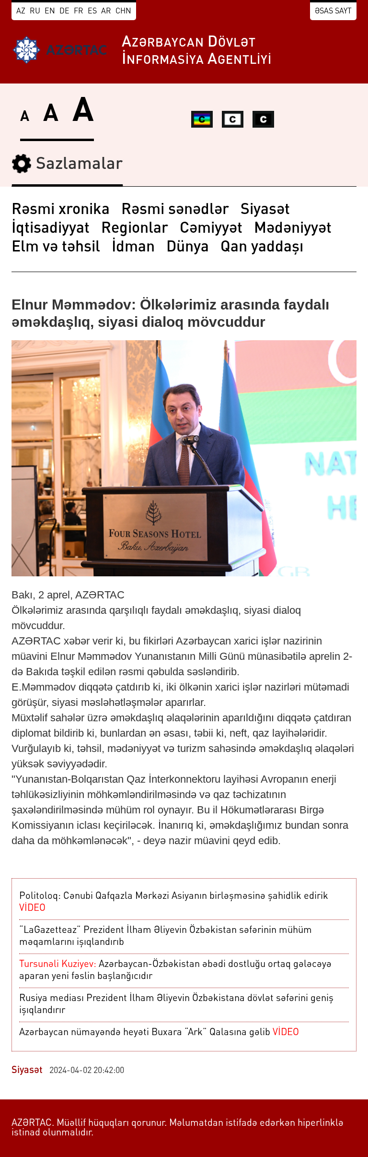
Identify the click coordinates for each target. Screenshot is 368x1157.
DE (64, 11)
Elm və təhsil (56, 247)
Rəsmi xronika (61, 210)
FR (78, 11)
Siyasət (265, 210)
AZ (20, 11)
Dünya (187, 247)
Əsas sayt (333, 11)
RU (35, 11)
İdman (133, 247)
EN (50, 11)
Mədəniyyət (293, 229)
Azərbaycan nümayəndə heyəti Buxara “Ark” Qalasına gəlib (159, 1033)
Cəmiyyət (211, 229)
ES (92, 11)
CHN (123, 11)
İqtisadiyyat (51, 229)
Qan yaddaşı (261, 247)
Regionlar (134, 229)
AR (106, 11)
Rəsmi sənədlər (175, 210)
